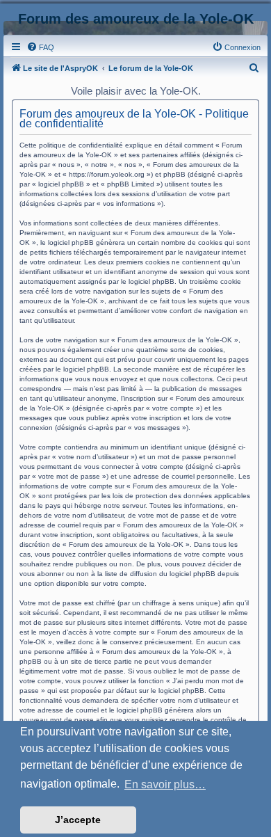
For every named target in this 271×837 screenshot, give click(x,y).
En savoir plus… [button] (165, 784)
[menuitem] (40, 47)
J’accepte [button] (78, 819)
